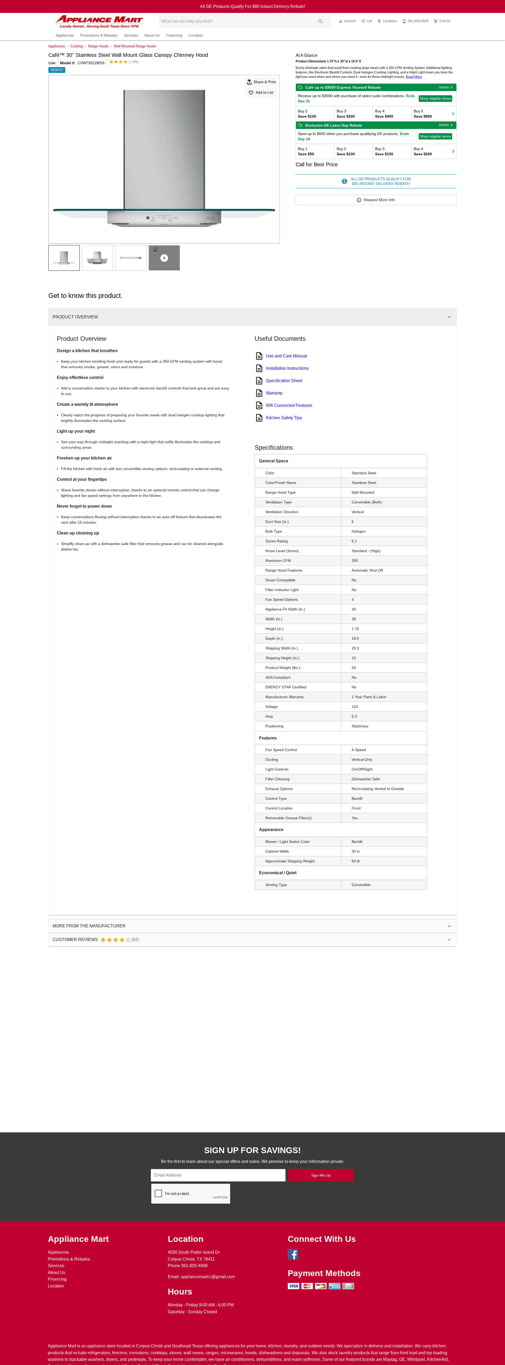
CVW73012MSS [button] (91, 63)
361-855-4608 (194, 1265)
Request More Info (379, 200)
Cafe (51, 63)
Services (131, 35)
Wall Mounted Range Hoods (135, 46)
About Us (152, 35)
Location (196, 35)
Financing (174, 35)
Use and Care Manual (286, 356)
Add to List (264, 92)
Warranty (274, 393)
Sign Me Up (321, 1175)
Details (444, 87)
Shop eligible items (435, 98)
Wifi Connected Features (289, 405)
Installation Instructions (287, 368)
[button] (340, 21)
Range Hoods (98, 46)
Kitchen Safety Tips (284, 418)
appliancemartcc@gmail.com (208, 1276)
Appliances (65, 35)
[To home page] (99, 21)
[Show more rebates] (453, 113)
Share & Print (265, 82)
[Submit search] (320, 21)
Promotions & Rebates (99, 35)
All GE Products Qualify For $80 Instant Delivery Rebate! (252, 6)
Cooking (76, 46)
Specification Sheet (284, 380)
